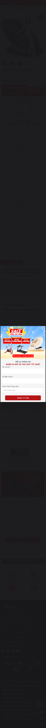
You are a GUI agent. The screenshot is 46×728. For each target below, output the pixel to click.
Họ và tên (6, 367)
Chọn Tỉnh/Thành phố (10, 386)
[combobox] (23, 390)
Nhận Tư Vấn (23, 398)
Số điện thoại (7, 377)
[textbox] (23, 390)
